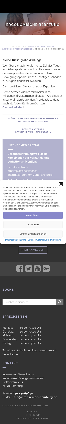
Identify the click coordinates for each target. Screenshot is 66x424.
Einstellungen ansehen (33, 233)
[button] (61, 184)
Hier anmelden (33, 249)
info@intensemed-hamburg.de (35, 397)
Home (31, 46)
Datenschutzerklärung (15, 240)
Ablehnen (33, 224)
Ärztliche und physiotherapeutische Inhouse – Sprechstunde (34, 120)
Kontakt (33, 412)
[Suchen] (59, 302)
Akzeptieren (33, 215)
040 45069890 (23, 393)
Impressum (55, 240)
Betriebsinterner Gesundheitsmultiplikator (32, 130)
